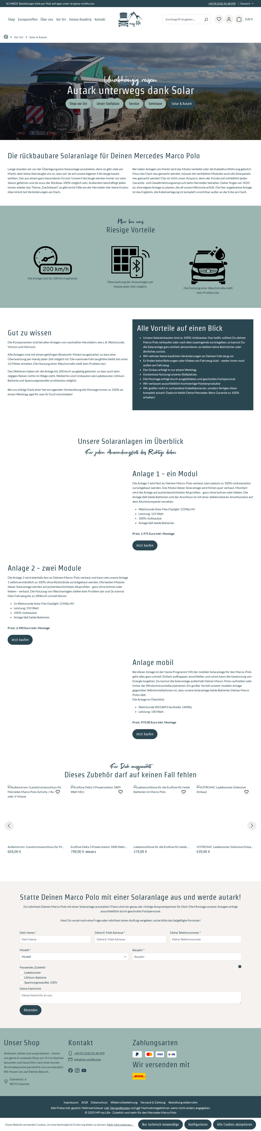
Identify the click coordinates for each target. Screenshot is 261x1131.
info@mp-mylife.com (87, 1059)
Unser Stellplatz (108, 103)
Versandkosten (120, 1108)
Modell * (25, 950)
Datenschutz (99, 1102)
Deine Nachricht (30, 988)
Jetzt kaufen (144, 545)
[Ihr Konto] (228, 19)
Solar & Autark (182, 103)
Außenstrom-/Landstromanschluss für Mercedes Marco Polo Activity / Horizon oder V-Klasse (36, 847)
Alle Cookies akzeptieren (234, 1124)
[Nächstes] (251, 825)
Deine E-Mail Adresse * (110, 932)
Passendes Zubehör (130, 967)
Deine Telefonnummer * (185, 932)
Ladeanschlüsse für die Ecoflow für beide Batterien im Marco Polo (162, 847)
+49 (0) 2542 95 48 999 (222, 3)
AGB (84, 1102)
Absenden (30, 1010)
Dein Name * (28, 932)
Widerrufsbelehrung (124, 1102)
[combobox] (182, 19)
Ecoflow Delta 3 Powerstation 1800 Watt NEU (99, 847)
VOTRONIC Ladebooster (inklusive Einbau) (225, 847)
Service (134, 103)
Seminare (155, 103)
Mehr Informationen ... (120, 1124)
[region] (130, 826)
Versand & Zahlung (152, 1102)
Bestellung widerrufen (183, 1102)
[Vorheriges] (9, 825)
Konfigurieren (198, 1124)
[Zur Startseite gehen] (130, 19)
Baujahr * (138, 950)
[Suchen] (206, 19)
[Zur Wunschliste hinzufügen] (58, 792)
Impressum (71, 1102)
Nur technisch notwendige (160, 1124)
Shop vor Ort (78, 103)
